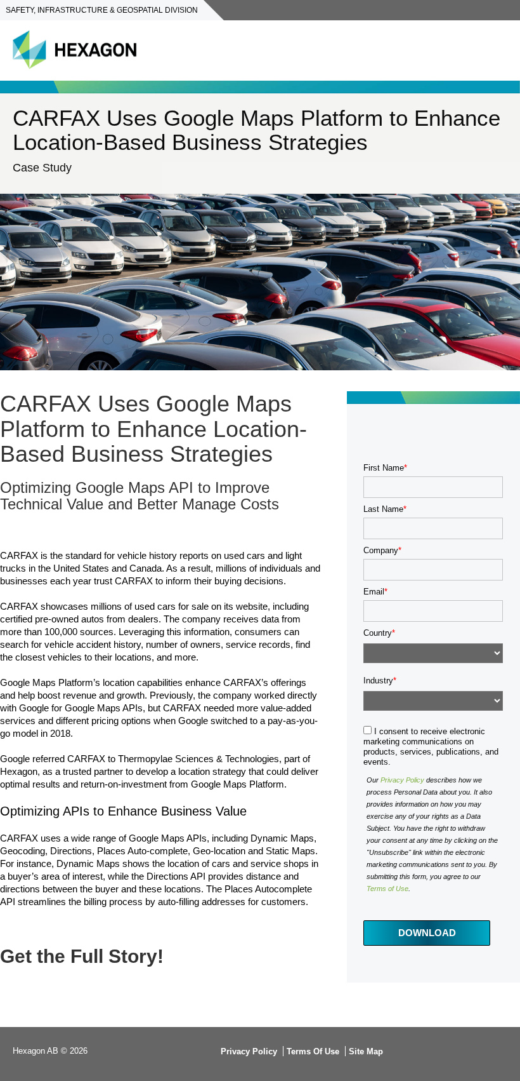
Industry (378, 681)
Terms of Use (387, 888)
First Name (383, 468)
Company (380, 550)
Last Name (383, 509)
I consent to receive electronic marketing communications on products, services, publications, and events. (430, 747)
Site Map (366, 1051)
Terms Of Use (313, 1051)
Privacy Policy (402, 780)
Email (373, 591)
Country (377, 633)
